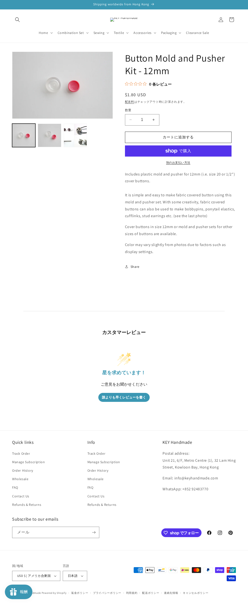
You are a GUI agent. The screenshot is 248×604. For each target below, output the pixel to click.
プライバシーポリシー (107, 593)
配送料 (129, 101)
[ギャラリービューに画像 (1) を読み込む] (23, 135)
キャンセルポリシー (195, 593)
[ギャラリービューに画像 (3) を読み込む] (75, 135)
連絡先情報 (171, 593)
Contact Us (20, 496)
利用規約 (132, 593)
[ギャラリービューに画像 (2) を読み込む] (49, 135)
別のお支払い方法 (178, 162)
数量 (128, 110)
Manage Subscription (28, 462)
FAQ (15, 487)
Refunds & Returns (26, 504)
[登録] (93, 532)
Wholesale (20, 479)
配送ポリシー (150, 593)
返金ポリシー (79, 593)
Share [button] (135, 266)
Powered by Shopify (54, 593)
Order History (22, 470)
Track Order (21, 453)
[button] (17, 19)
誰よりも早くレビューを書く (124, 397)
